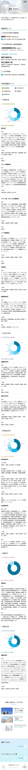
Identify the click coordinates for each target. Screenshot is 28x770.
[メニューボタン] (25, 1)
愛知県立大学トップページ (14, 765)
